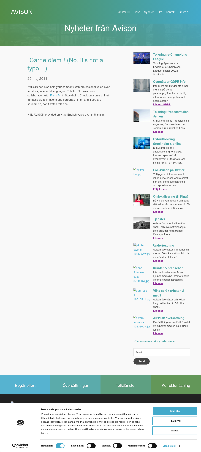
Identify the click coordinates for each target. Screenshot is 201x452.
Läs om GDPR (162, 104)
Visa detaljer (169, 445)
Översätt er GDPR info (169, 81)
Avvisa (174, 430)
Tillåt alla (175, 411)
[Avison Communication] (21, 12)
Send (142, 361)
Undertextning (163, 245)
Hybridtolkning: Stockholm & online (167, 141)
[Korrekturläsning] (176, 384)
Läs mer (158, 131)
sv (184, 11)
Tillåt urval (175, 420)
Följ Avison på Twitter (169, 170)
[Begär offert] (25, 384)
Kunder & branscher (168, 268)
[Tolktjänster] (125, 384)
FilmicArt (56, 95)
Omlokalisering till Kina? (171, 196)
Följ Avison (160, 189)
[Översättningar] (75, 384)
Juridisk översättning (168, 318)
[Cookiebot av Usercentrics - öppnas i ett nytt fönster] (20, 446)
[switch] (91, 445)
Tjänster (159, 219)
